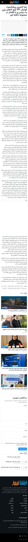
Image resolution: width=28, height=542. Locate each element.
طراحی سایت (24, 539)
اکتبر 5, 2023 (23, 18)
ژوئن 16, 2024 (24, 333)
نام (26, 424)
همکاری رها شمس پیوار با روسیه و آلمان (17, 350)
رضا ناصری (5, 288)
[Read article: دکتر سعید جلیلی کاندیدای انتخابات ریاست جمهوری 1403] (14, 321)
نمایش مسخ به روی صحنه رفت (13, 457)
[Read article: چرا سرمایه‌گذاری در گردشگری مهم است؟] (14, 302)
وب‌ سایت (25, 436)
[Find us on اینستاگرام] (22, 536)
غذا (26, 510)
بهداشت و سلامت (23, 503)
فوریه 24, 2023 (17, 458)
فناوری (12, 498)
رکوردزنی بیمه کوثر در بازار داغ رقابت (12, 461)
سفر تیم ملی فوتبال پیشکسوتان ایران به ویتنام (17, 527)
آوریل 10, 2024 (24, 390)
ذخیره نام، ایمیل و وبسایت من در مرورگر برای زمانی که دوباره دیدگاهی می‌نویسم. (16, 444)
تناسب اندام (4, 286)
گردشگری (11, 501)
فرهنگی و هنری (24, 512)
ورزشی (12, 508)
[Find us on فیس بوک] (26, 536)
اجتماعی (25, 498)
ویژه (12, 512)
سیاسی (25, 508)
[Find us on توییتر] (24, 536)
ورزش (12, 505)
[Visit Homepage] (14, 2)
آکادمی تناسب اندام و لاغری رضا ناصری (15, 286)
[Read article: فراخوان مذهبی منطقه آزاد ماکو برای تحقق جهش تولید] (14, 380)
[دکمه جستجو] (2, 2)
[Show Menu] (25, 2)
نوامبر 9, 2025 (24, 312)
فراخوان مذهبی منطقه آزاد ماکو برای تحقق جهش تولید (14, 389)
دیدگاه (25, 405)
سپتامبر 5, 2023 (16, 463)
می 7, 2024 (24, 372)
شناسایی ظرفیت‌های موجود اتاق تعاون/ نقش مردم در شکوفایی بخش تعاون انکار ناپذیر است (14, 369)
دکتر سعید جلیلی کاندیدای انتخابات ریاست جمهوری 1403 (15, 330)
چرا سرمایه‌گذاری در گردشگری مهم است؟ (17, 311)
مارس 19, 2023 (17, 469)
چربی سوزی (24, 288)
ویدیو (12, 510)
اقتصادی (25, 501)
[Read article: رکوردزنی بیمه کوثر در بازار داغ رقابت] (24, 463)
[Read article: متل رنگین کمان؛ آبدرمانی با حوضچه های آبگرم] (24, 469)
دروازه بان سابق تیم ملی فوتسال (14, 288)
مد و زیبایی (11, 503)
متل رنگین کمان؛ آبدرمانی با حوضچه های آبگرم (10, 467)
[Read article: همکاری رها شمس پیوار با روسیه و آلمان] (14, 341)
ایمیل (25, 430)
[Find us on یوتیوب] (20, 536)
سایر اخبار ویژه (4, 307)
